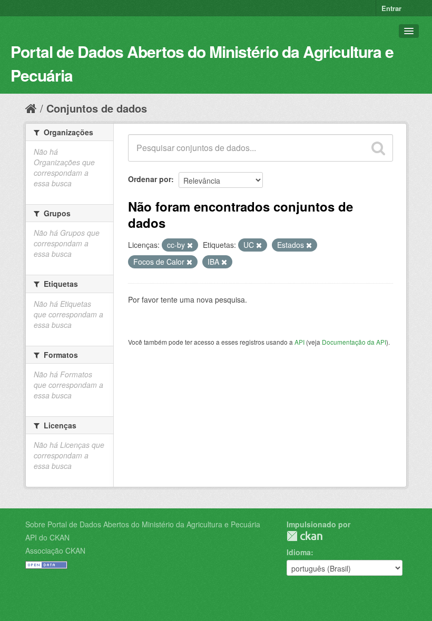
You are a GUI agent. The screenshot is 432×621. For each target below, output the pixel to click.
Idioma (299, 552)
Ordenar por (149, 179)
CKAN (304, 536)
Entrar (391, 8)
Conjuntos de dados (96, 108)
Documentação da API (354, 341)
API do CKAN (47, 537)
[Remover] (190, 245)
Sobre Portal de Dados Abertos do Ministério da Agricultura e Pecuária (142, 524)
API (299, 341)
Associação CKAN (55, 550)
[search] (378, 148)
